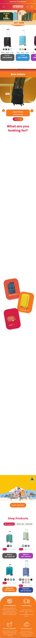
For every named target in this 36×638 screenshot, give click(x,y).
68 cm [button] (7, 52)
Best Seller (29, 524)
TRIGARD (22, 55)
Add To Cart (18, 119)
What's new (20, 524)
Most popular (9, 524)
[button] (4, 7)
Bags (11, 325)
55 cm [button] (3, 52)
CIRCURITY (7, 55)
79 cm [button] (27, 52)
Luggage (23, 310)
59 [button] (33, 52)
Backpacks (13, 294)
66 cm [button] (22, 52)
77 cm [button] (11, 52)
